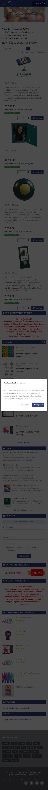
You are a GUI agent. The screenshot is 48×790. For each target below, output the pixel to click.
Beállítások (25, 405)
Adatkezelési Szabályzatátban (16, 399)
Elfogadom (39, 405)
